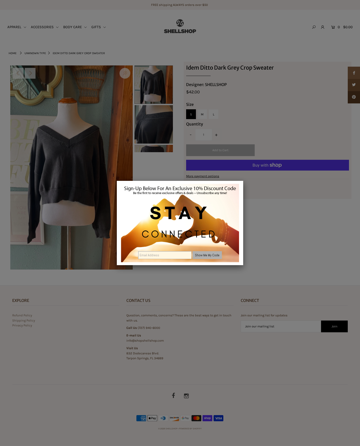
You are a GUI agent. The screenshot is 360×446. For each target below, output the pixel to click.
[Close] (243, 180)
